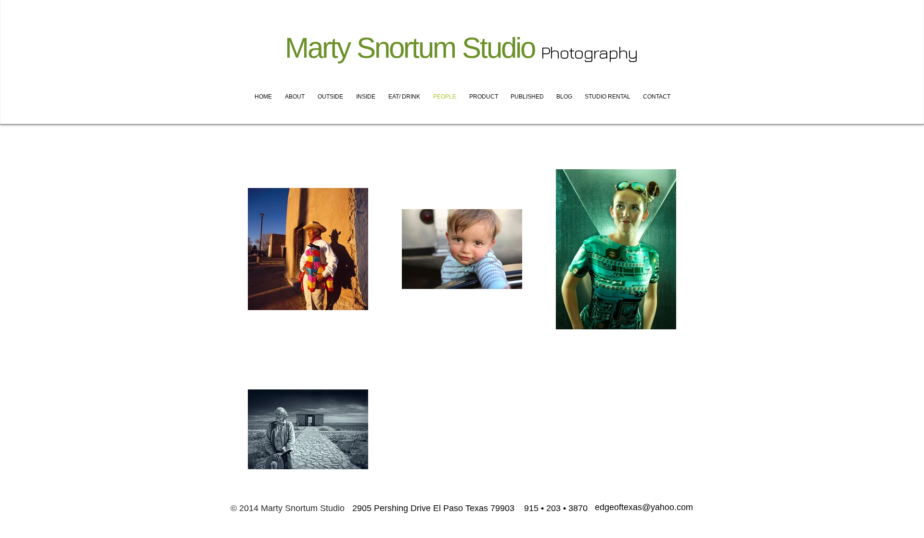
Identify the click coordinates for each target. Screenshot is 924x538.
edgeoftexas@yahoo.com (644, 507)
